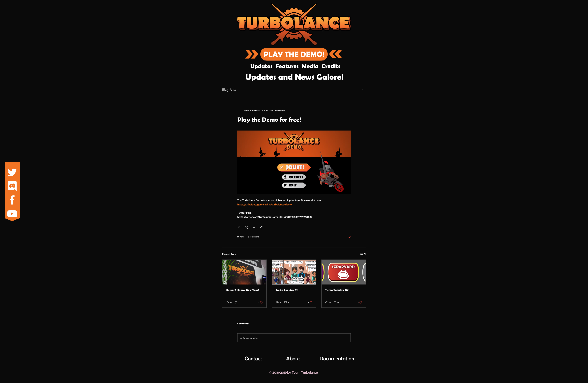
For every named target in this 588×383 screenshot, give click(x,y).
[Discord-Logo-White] (12, 186)
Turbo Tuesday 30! (337, 290)
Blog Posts (229, 89)
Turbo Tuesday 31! (287, 290)
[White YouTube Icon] (12, 214)
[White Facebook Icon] (12, 200)
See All (363, 254)
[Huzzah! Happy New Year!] (244, 272)
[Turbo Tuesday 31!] (294, 272)
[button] (362, 89)
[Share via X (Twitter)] (246, 227)
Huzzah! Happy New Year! (242, 290)
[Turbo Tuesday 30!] (344, 272)
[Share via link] (261, 227)
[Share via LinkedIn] (253, 227)
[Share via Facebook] (238, 227)
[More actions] (349, 110)
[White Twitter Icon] (12, 172)
